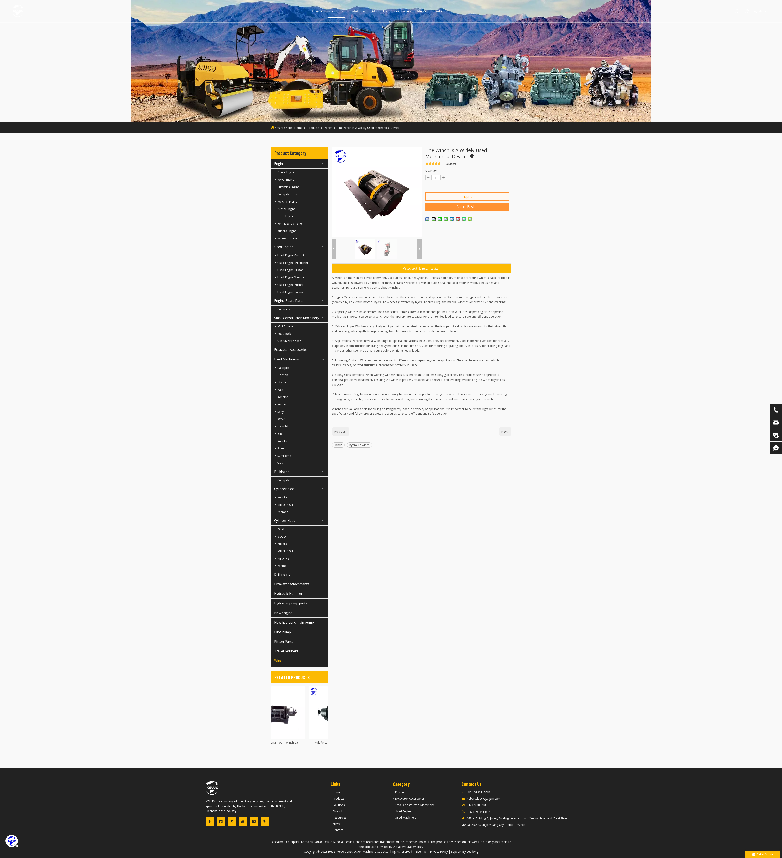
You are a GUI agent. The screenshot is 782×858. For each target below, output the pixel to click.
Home (317, 11)
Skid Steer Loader (289, 341)
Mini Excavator (287, 326)
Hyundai (282, 426)
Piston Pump (284, 641)
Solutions (358, 11)
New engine (283, 613)
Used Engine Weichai (291, 277)
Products (336, 11)
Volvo (281, 463)
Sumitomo (284, 456)
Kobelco (282, 397)
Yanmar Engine (287, 238)
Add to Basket (467, 206)
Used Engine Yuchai (290, 285)
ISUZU (281, 536)
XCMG (281, 419)
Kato (280, 390)
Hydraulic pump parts (290, 603)
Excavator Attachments (291, 584)
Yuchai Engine (286, 209)
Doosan (282, 375)
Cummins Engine (288, 187)
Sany (280, 412)
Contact (439, 11)
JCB (279, 434)
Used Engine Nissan (290, 270)
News (421, 11)
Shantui (282, 448)
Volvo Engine (285, 179)
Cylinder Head (284, 520)
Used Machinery (286, 359)
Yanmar (282, 512)
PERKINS (283, 558)
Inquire (467, 196)
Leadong (472, 852)
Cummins (283, 309)
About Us (379, 11)
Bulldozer (281, 471)
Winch (278, 660)
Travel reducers (286, 651)
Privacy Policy (439, 852)
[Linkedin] (221, 821)
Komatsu (283, 404)
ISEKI (280, 529)
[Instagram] (254, 821)
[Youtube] (243, 821)
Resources (402, 11)
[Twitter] (232, 821)
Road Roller (285, 334)
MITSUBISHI (285, 505)
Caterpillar (284, 368)
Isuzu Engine (285, 216)
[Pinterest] (265, 821)
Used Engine (283, 247)
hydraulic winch (359, 445)
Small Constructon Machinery (296, 318)
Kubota (282, 441)
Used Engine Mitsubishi (292, 263)
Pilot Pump (282, 632)
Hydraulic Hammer (288, 593)
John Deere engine (289, 223)
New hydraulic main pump (294, 622)
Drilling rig (282, 574)
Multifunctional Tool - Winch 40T (303, 742)
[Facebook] (210, 821)
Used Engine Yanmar (291, 292)
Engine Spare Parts (288, 300)
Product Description (421, 268)
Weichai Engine (287, 201)
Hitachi (281, 382)
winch (338, 445)
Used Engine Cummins (292, 255)
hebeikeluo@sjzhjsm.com (484, 799)
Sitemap (421, 852)
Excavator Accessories (291, 349)
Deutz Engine (286, 172)
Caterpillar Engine (288, 194)
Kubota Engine (287, 231)
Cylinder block (284, 489)
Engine (279, 163)
